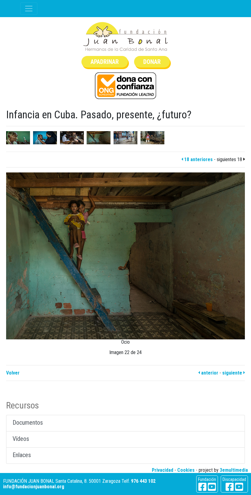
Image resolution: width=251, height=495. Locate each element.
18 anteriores (198, 159)
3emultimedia (234, 470)
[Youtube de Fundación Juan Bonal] (212, 487)
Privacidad (162, 470)
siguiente (232, 373)
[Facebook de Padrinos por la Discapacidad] (230, 487)
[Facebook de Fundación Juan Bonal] (202, 487)
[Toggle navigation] (28, 8)
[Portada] (125, 36)
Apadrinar (105, 61)
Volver (13, 373)
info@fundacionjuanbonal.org (33, 486)
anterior (209, 373)
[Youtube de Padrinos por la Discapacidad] (239, 487)
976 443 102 (143, 481)
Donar (152, 61)
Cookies (186, 470)
